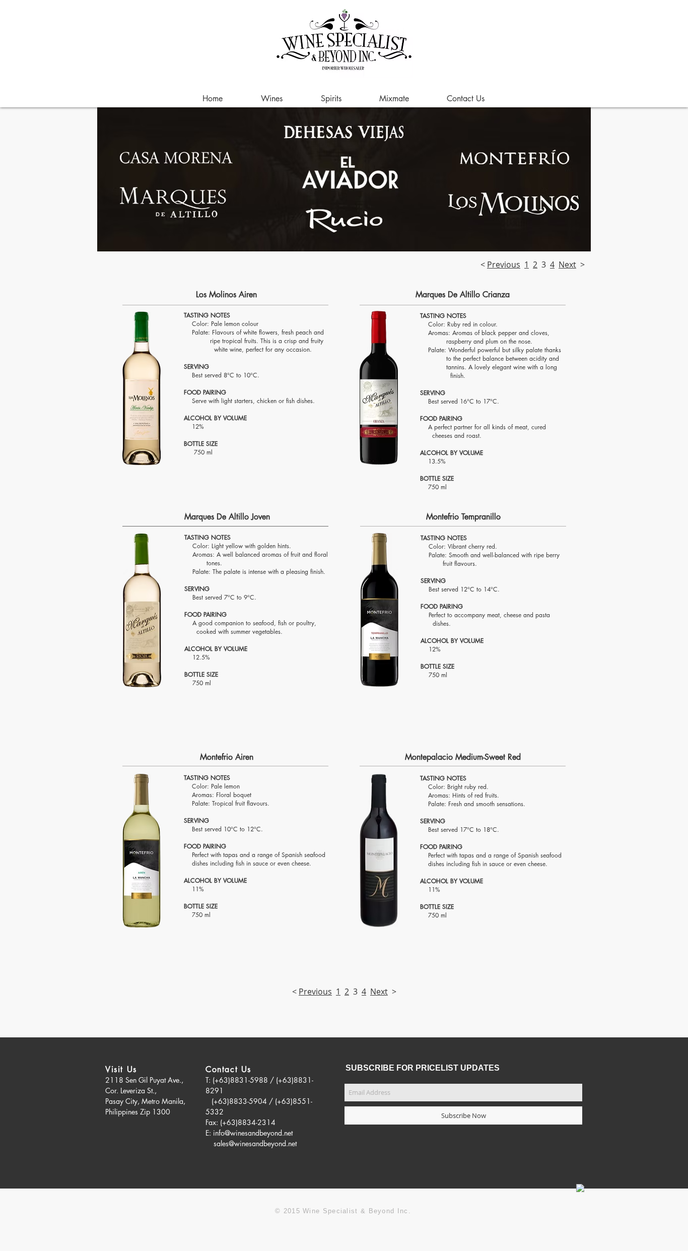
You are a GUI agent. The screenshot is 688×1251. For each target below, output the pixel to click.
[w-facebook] (580, 1188)
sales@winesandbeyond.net (255, 1143)
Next (567, 264)
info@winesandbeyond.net (253, 1133)
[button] (394, 98)
